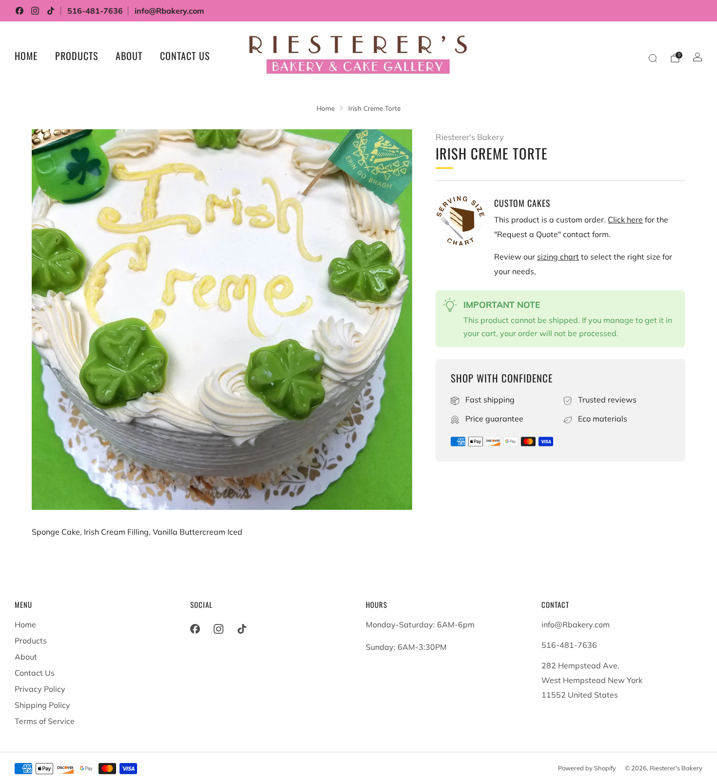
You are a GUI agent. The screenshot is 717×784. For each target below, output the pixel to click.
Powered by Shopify (587, 768)
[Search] (652, 58)
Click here (625, 219)
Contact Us (185, 55)
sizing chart (558, 256)
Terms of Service (45, 721)
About (129, 55)
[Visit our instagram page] (35, 11)
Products (76, 55)
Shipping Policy (42, 705)
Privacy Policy (40, 689)
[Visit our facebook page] (19, 11)
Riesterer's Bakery (470, 137)
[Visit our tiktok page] (51, 11)
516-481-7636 (95, 11)
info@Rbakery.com (169, 11)
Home (26, 55)
